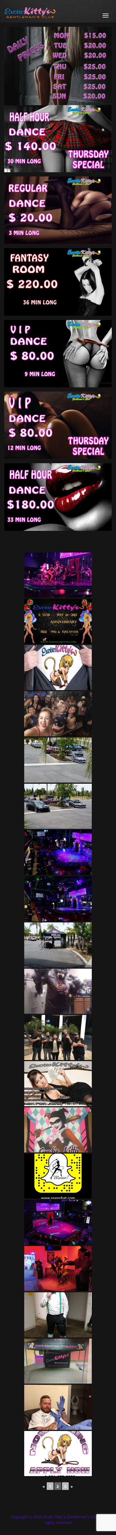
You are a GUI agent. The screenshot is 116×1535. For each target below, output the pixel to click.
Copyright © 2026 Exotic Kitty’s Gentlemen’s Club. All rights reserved (58, 1519)
